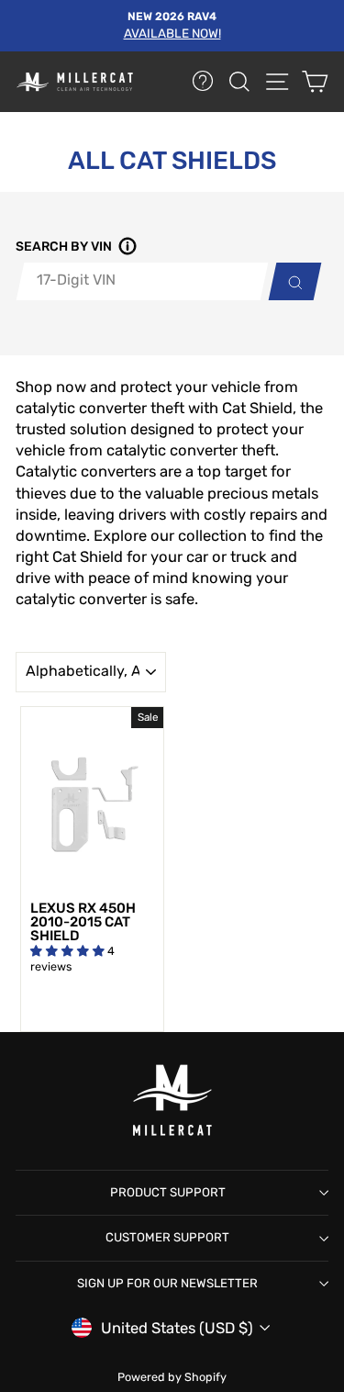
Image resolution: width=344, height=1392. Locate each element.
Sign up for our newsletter (167, 1283)
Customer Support (167, 1237)
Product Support (168, 1192)
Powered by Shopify (172, 1377)
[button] (125, 247)
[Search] (290, 281)
